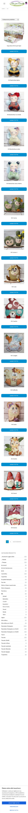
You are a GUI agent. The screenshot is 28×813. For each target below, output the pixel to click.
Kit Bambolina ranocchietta (14, 183)
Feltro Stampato (5, 588)
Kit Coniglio (14, 355)
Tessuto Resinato (6, 649)
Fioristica (3, 591)
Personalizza (14, 806)
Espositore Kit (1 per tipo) (14, 45)
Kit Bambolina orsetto (14, 149)
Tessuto (3, 637)
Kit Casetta (14, 321)
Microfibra (4, 620)
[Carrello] (26, 3)
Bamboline (5, 599)
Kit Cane (14, 286)
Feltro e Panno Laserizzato (8, 585)
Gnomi (4, 609)
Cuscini (4, 601)
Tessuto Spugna (5, 651)
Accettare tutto (14, 803)
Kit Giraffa (14, 459)
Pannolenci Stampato (7, 626)
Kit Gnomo (14, 527)
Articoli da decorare (6, 568)
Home (3, 8)
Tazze (3, 634)
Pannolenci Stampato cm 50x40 (10, 632)
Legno (3, 617)
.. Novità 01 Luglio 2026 (7, 556)
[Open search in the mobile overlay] (23, 3)
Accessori (4, 565)
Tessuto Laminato (6, 646)
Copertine (4, 576)
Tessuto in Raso (5, 643)
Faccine (3, 582)
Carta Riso (4, 573)
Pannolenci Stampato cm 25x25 (10, 629)
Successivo (17, 541)
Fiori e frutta (6, 606)
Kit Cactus (14, 218)
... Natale (3, 559)
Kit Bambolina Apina (14, 80)
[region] (14, 799)
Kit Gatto (14, 424)
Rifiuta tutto (14, 810)
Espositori (5, 604)
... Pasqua (3, 562)
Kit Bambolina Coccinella (14, 114)
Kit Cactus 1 (14, 252)
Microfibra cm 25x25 (7, 623)
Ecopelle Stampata (6, 579)
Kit (2, 593)
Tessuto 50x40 (5, 640)
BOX (2, 571)
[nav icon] (4, 3)
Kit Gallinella (14, 390)
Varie (4, 614)
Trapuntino (4, 654)
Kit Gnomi (14, 493)
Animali (4, 596)
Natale (4, 612)
